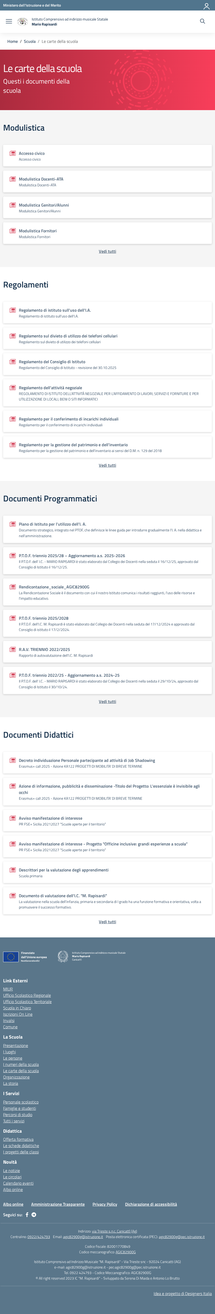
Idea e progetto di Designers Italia (183, 1293)
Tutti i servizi (13, 1121)
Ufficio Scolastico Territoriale (27, 1001)
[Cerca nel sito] (202, 21)
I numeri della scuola (21, 1064)
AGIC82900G (126, 1252)
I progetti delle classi (21, 1152)
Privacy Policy (105, 1204)
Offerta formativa (18, 1139)
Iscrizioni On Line (18, 1014)
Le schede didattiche (21, 1145)
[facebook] (27, 1214)
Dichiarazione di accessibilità (151, 1204)
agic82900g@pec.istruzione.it (182, 1236)
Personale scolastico (21, 1102)
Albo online (13, 1189)
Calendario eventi (18, 1183)
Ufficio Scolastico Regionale (27, 995)
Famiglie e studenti (19, 1108)
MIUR (8, 989)
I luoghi (9, 1052)
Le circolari (12, 1177)
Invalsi (8, 1020)
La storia (10, 1083)
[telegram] (33, 1214)
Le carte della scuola (21, 1070)
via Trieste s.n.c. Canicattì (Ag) (114, 1231)
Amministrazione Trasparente (58, 1204)
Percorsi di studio (17, 1114)
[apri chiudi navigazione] (9, 22)
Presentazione (15, 1045)
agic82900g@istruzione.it (83, 1236)
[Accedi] (207, 5)
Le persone (12, 1058)
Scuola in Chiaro (17, 1008)
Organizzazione (16, 1077)
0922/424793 (39, 1236)
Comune (10, 1027)
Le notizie (11, 1170)
